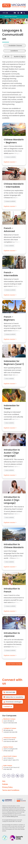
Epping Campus (8, 747)
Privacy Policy (7, 787)
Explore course (9, 162)
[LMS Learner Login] (18, 13)
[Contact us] (21, 13)
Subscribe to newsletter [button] (15, 697)
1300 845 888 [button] (10, 692)
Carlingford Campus (9, 728)
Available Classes (15, 46)
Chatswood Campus (9, 738)
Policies (5, 784)
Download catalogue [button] (14, 702)
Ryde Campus (7, 765)
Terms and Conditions (10, 790)
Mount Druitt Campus (10, 756)
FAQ (3, 781)
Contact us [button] (8, 706)
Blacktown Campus (9, 719)
